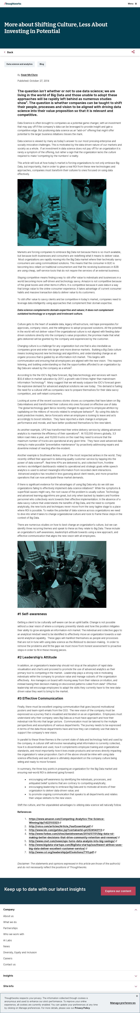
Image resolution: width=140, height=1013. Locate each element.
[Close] (137, 996)
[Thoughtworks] (12, 3)
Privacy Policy (82, 1008)
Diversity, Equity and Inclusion (20, 952)
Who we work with (13, 934)
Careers (7, 958)
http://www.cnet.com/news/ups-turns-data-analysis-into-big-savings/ (72, 841)
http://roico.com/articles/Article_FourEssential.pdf (60, 826)
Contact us (9, 964)
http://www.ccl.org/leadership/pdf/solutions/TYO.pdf (61, 852)
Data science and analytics (20, 64)
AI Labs (7, 940)
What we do (10, 922)
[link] (118, 891)
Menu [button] (130, 3)
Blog (42, 64)
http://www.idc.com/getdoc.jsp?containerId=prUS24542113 (65, 830)
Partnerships (10, 928)
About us (8, 916)
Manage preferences (123, 1002)
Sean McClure (29, 74)
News (6, 946)
